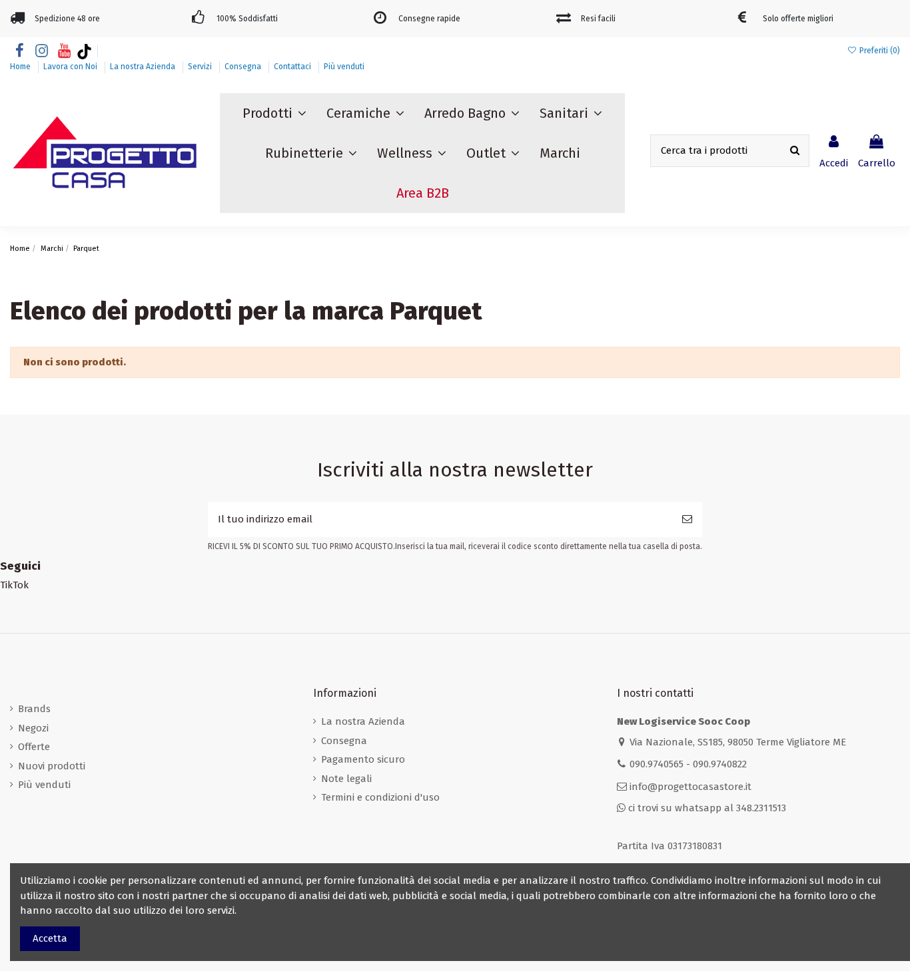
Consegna (244, 66)
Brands (34, 709)
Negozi (33, 728)
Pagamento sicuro (363, 759)
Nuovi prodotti (51, 766)
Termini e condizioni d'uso (380, 797)
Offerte (34, 747)
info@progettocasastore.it (690, 787)
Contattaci (293, 66)
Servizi (201, 66)
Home (21, 66)
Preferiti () (878, 50)
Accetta (50, 938)
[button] (274, 113)
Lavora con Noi (71, 66)
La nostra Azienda (143, 66)
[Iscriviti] (687, 519)
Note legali (346, 779)
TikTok (14, 585)
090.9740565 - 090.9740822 (688, 764)
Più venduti (344, 66)
